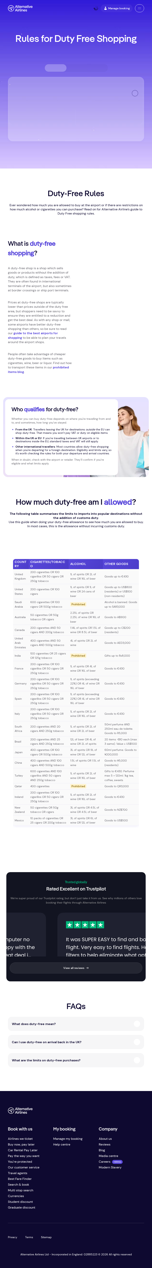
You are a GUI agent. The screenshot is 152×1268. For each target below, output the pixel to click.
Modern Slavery (110, 1167)
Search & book (18, 1184)
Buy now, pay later (21, 1144)
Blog (102, 1150)
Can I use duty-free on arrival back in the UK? (46, 1042)
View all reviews (73, 968)
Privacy (12, 1237)
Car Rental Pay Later (23, 1150)
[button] (139, 8)
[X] (117, 1112)
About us (105, 1139)
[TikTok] (125, 1112)
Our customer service (23, 1167)
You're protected (20, 1162)
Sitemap (46, 1237)
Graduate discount (21, 1207)
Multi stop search (20, 1190)
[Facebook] (109, 1112)
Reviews (104, 1144)
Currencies (16, 1196)
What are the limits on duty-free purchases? (46, 1060)
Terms (29, 1237)
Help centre (61, 1144)
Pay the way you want (23, 1156)
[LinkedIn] (141, 1112)
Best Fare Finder (20, 1179)
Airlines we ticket (20, 1139)
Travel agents (17, 1173)
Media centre (108, 1156)
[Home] (20, 8)
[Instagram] (133, 1112)
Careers (104, 1162)
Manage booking (119, 8)
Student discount (20, 1202)
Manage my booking (68, 1139)
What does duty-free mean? (34, 1024)
